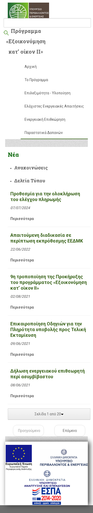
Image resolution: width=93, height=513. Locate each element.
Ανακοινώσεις (31, 168)
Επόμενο (70, 431)
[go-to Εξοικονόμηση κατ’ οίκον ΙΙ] (28, 13)
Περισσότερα (22, 219)
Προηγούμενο (29, 431)
